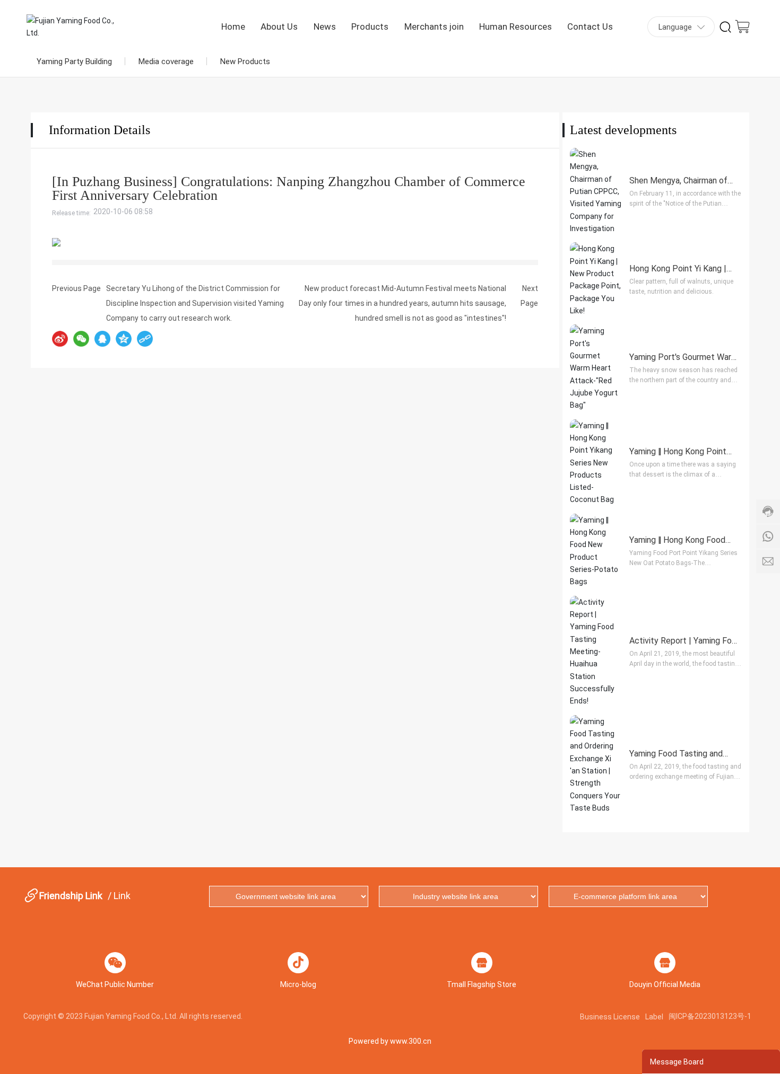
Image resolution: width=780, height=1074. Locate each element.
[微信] (81, 339)
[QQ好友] (102, 339)
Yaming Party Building (74, 61)
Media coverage (166, 61)
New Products (245, 61)
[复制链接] (145, 339)
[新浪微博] (60, 339)
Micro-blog (298, 984)
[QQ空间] (124, 339)
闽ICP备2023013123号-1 (710, 1016)
